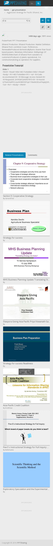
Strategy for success (13, 237)
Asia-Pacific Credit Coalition (16, 405)
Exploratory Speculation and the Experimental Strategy (26, 489)
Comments (32, 155)
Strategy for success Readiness (18, 363)
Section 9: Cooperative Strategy (18, 196)
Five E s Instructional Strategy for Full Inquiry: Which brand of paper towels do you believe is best (26, 447)
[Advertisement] (26, 121)
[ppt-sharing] (15, 2)
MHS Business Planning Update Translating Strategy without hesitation (26, 279)
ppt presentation (19, 10)
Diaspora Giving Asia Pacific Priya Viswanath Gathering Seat (26, 321)
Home (6, 10)
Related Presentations (14, 155)
